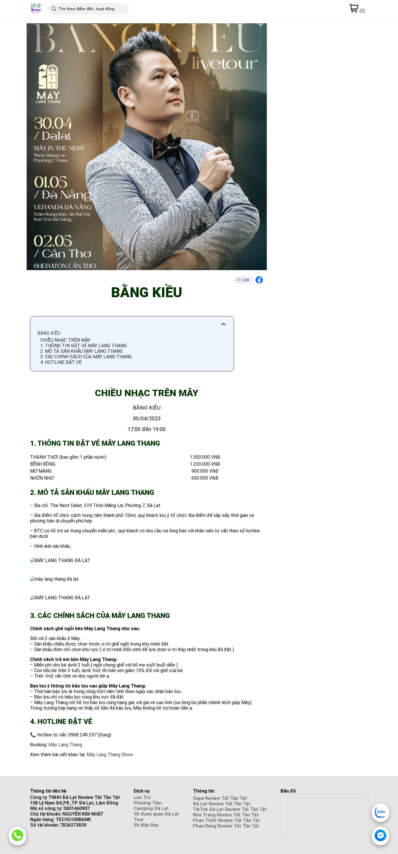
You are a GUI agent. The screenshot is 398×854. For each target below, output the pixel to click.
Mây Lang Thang (65, 744)
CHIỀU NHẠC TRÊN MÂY (65, 340)
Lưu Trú (142, 797)
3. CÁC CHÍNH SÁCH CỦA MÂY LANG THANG (86, 356)
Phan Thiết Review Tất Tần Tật (226, 820)
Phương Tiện (148, 803)
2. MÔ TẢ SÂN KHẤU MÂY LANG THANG (81, 351)
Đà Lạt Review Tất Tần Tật (222, 804)
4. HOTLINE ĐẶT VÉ (61, 362)
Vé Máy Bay (146, 825)
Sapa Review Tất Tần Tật (220, 798)
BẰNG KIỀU (48, 333)
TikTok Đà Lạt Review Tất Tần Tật (230, 809)
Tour (139, 819)
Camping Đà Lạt (151, 808)
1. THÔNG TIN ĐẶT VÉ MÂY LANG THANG (83, 345)
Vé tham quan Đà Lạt (156, 814)
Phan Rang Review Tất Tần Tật (226, 826)
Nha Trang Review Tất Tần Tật (226, 815)
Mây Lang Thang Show (110, 754)
